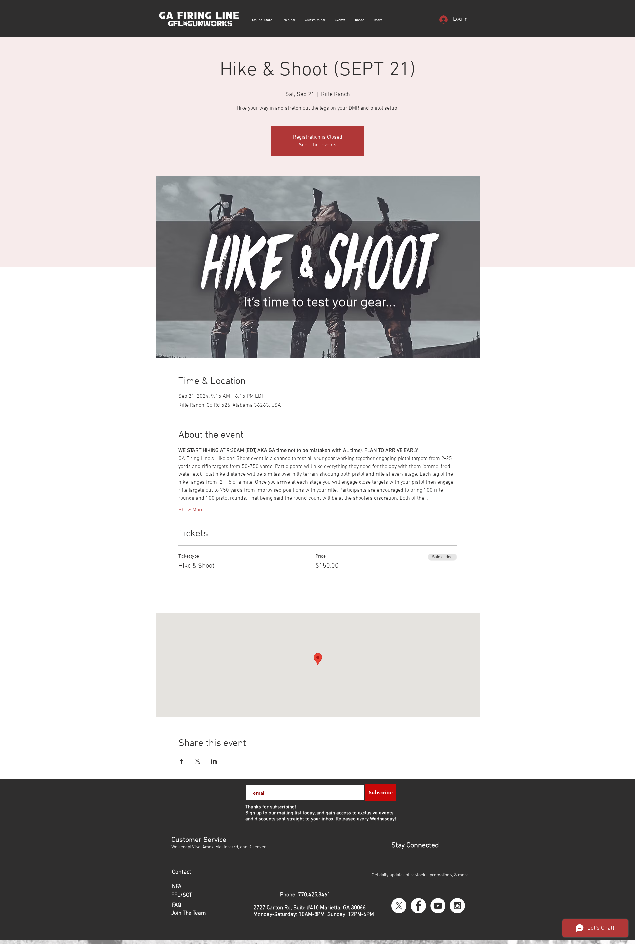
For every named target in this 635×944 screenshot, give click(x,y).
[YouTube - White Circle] (437, 905)
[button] (378, 19)
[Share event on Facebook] (181, 761)
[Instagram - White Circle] (457, 905)
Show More (191, 510)
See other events (318, 145)
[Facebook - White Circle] (418, 905)
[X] (398, 905)
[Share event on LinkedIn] (214, 761)
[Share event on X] (197, 761)
